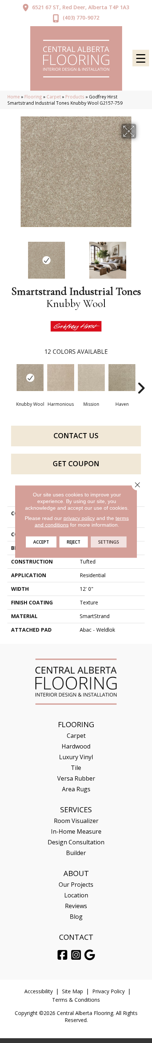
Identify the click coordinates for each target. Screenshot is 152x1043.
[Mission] (91, 377)
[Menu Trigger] (140, 58)
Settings (108, 542)
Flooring (33, 97)
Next (141, 256)
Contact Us (76, 435)
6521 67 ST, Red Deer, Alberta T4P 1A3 (80, 7)
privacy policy (79, 518)
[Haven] (122, 377)
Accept (41, 542)
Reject (73, 542)
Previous (11, 256)
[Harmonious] (60, 377)
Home (13, 97)
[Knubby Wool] (30, 377)
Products (74, 97)
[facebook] (63, 955)
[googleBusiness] (90, 955)
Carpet (53, 97)
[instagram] (76, 955)
